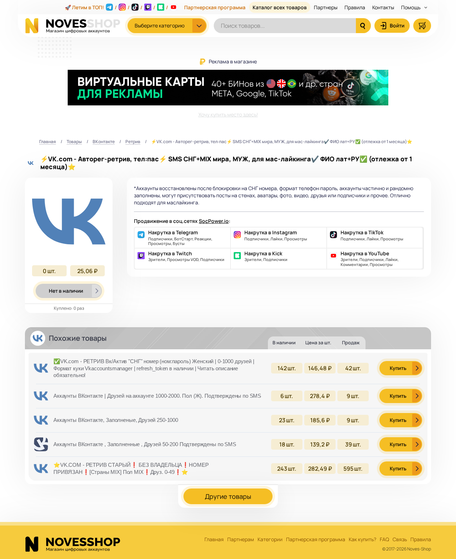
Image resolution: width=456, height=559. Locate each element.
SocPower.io (214, 221)
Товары (74, 142)
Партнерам (240, 540)
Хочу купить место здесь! (228, 114)
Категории (270, 540)
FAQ (384, 540)
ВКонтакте (104, 142)
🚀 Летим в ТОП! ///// (116, 7)
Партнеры (325, 7)
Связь (400, 540)
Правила (354, 7)
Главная (47, 142)
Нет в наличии (66, 290)
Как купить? (362, 540)
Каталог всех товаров (280, 7)
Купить (398, 368)
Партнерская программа (214, 7)
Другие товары (228, 496)
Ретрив (132, 142)
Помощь (411, 7)
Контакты (383, 7)
